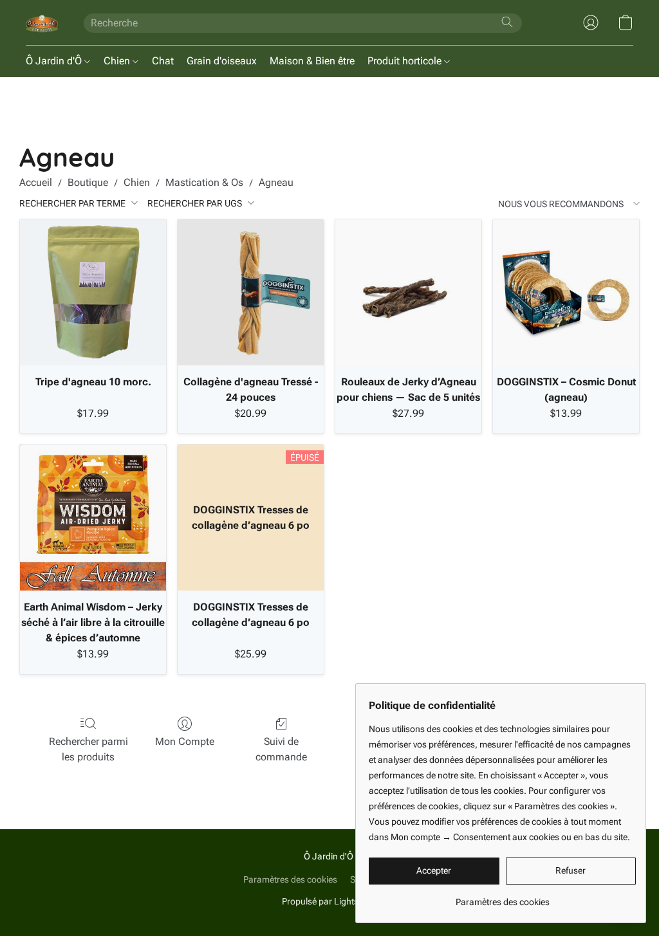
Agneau (276, 182)
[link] (502, 897)
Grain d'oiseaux (222, 61)
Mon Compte (184, 741)
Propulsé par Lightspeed (330, 901)
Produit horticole (405, 61)
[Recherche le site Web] (507, 22)
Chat (163, 61)
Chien (118, 61)
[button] (42, 22)
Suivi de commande (281, 749)
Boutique (88, 182)
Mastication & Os (204, 182)
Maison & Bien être (312, 61)
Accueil (35, 182)
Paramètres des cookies (290, 879)
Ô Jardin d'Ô (55, 61)
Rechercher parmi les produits (88, 749)
